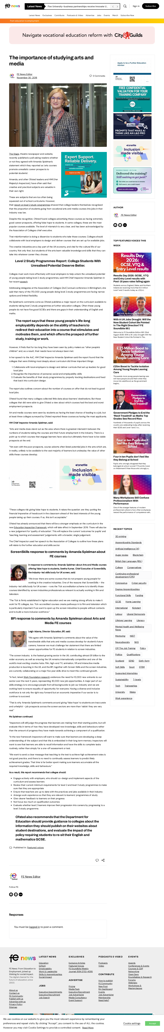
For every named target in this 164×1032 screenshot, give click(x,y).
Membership (104, 997)
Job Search (44, 997)
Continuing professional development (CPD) (127, 575)
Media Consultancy (78, 997)
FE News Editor (24, 74)
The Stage (14, 153)
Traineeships (131, 685)
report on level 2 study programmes (32, 204)
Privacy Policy (15, 1004)
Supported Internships (126, 673)
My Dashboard (105, 989)
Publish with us (16, 998)
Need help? (103, 1000)
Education (43, 963)
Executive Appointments (50, 992)
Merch (115, 15)
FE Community (16, 996)
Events (107, 15)
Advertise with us (17, 1001)
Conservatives (134, 567)
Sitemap (13, 1007)
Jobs (99, 15)
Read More (88, 1027)
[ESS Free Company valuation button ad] (132, 98)
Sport (132, 667)
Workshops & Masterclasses (135, 987)
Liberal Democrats (136, 614)
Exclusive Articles (77, 963)
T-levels (137, 679)
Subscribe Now (127, 15)
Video (101, 966)
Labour (118, 614)
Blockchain (138, 555)
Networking (133, 971)
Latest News (34, 15)
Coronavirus (121, 583)
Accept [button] (152, 1023)
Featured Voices (76, 966)
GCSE (118, 601)
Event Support (75, 1000)
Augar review (121, 555)
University (120, 692)
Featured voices (35, 847)
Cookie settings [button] (131, 1023)
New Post (103, 986)
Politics (118, 654)
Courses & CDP (135, 968)
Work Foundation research (37, 677)
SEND (131, 660)
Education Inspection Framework (30, 527)
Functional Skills (123, 595)
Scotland (119, 660)
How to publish (105, 980)
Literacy (141, 620)
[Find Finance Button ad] (132, 180)
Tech (117, 685)
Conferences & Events (138, 966)
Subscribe (150, 6)
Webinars (132, 982)
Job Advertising (76, 994)
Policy (143, 648)
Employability (45, 968)
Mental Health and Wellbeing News (129, 628)
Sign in (136, 6)
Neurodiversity (122, 642)
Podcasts (103, 963)
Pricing (72, 986)
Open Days (133, 974)
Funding (139, 595)
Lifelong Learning (123, 620)
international (121, 607)
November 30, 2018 (27, 77)
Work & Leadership (48, 971)
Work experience (123, 698)
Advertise (90, 15)
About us (13, 990)
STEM (142, 667)
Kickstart (136, 607)
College (119, 567)
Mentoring (120, 635)
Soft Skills (120, 667)
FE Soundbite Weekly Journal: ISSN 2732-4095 (81, 970)
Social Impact (45, 977)
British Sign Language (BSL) (128, 561)
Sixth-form (144, 660)
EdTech (42, 966)
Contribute (59, 15)
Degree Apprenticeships (127, 589)
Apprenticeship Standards (128, 542)
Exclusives (47, 15)
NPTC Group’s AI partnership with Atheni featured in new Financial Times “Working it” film (79, 6)
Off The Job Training (125, 648)
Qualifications (133, 654)
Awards (131, 963)
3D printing (120, 536)
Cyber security (139, 583)
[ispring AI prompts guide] (132, 125)
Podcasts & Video (75, 15)
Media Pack (74, 989)
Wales (133, 692)
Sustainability (122, 679)
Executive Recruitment (49, 994)
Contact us (14, 993)
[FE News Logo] (12, 6)
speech (24, 281)
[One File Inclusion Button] (82, 488)
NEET (132, 635)
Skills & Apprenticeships (50, 974)
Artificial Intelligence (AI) (127, 548)
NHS (136, 642)
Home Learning (133, 601)
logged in (34, 927)
